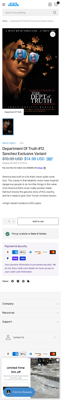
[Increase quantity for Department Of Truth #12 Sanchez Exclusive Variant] (13, 221)
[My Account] (50, 4)
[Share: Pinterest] (23, 281)
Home (4, 21)
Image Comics (9, 143)
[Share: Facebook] (12, 281)
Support (7, 321)
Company (8, 303)
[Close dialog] (57, 360)
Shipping (5, 163)
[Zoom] (53, 34)
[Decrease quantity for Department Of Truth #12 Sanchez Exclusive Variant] (5, 221)
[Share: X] (18, 281)
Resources (8, 312)
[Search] (55, 12)
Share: (5, 281)
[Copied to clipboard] (28, 281)
